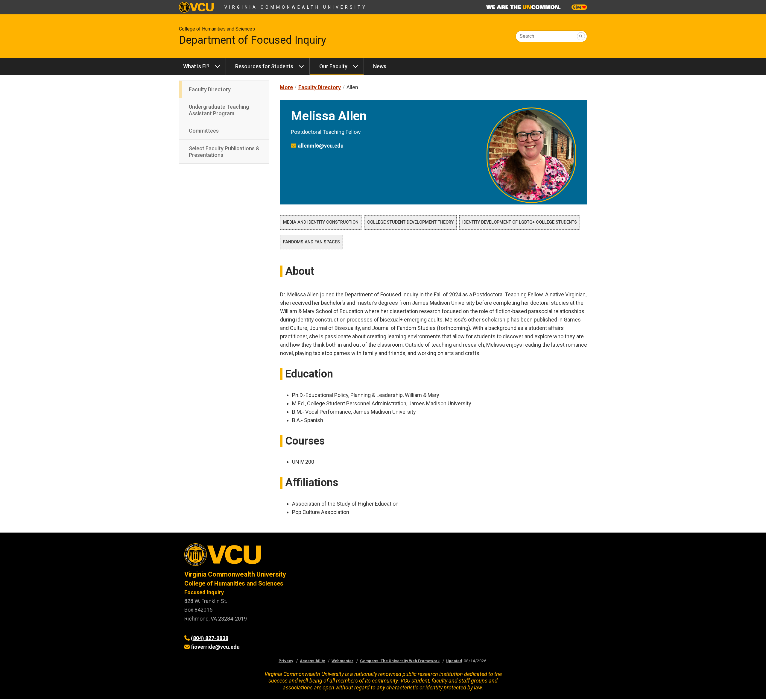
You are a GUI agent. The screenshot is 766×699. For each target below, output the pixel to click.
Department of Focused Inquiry (252, 40)
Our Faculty (333, 66)
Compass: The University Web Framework (400, 660)
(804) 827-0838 (209, 638)
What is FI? (196, 66)
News (379, 66)
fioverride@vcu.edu (215, 647)
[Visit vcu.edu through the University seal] (278, 556)
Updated (454, 660)
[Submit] (581, 36)
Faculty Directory (210, 89)
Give (577, 7)
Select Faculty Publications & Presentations (224, 151)
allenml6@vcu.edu (321, 145)
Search (527, 36)
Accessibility (312, 660)
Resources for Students (264, 66)
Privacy (286, 660)
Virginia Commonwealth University (295, 7)
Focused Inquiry (204, 592)
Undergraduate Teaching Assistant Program (219, 110)
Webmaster (342, 660)
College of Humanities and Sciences (217, 29)
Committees (204, 131)
